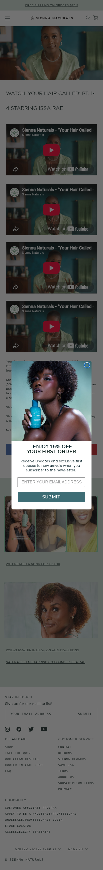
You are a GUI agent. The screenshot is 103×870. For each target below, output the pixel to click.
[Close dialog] (87, 365)
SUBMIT (51, 497)
